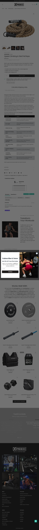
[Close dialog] (37, 253)
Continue (10, 271)
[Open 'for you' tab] (36, 521)
